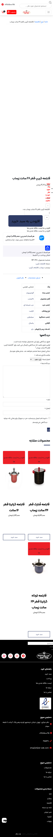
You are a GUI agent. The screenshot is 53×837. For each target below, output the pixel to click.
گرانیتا (49, 816)
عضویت (13, 12)
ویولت (49, 821)
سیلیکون (30, 317)
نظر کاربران (20, 277)
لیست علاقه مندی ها (44, 683)
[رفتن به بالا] (4, 826)
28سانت (31, 298)
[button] (38, 228)
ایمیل (47, 408)
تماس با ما (48, 692)
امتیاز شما (46, 359)
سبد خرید (39, 537)
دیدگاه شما (45, 363)
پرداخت (49, 678)
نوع (42, 21)
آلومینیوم (30, 292)
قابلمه (37, 21)
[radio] (48, 189)
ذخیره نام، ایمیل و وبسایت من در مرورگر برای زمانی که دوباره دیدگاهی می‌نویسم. (25, 420)
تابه (50, 793)
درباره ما (49, 687)
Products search (41, 2)
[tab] (34, 278)
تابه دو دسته (47, 807)
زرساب (41, 267)
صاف (48, 198)
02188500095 (10, 4)
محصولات (48, 767)
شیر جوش (48, 812)
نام (48, 400)
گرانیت (31, 311)
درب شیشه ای (29, 305)
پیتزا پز (49, 798)
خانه (46, 21)
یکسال (31, 323)
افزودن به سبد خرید (25, 221)
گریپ (37, 263)
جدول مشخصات (34, 277)
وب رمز (18, 833)
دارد (32, 329)
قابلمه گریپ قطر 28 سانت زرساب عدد (36, 209)
